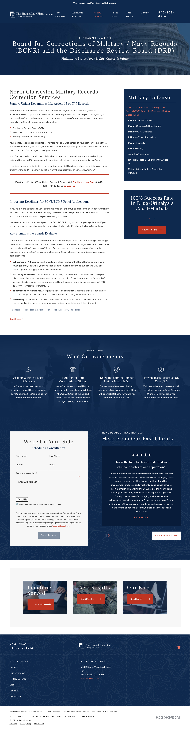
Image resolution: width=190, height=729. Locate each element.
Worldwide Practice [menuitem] (77, 14)
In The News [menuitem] (115, 14)
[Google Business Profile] (178, 647)
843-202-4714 (21, 648)
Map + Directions (90, 678)
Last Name (54, 456)
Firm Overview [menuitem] (60, 14)
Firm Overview (17, 673)
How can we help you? (27, 482)
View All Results (149, 229)
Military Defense (18, 678)
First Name (21, 456)
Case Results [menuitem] (129, 14)
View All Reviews (163, 535)
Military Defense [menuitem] (97, 14)
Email (52, 464)
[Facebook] (172, 647)
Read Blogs (136, 599)
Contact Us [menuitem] (145, 14)
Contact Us (15, 696)
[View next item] (154, 217)
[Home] (27, 14)
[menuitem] (152, 111)
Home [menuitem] (49, 14)
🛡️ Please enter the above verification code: (39, 504)
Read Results (87, 599)
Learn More (37, 604)
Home (13, 667)
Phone (19, 464)
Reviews (14, 690)
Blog (12, 684)
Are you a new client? (26, 473)
